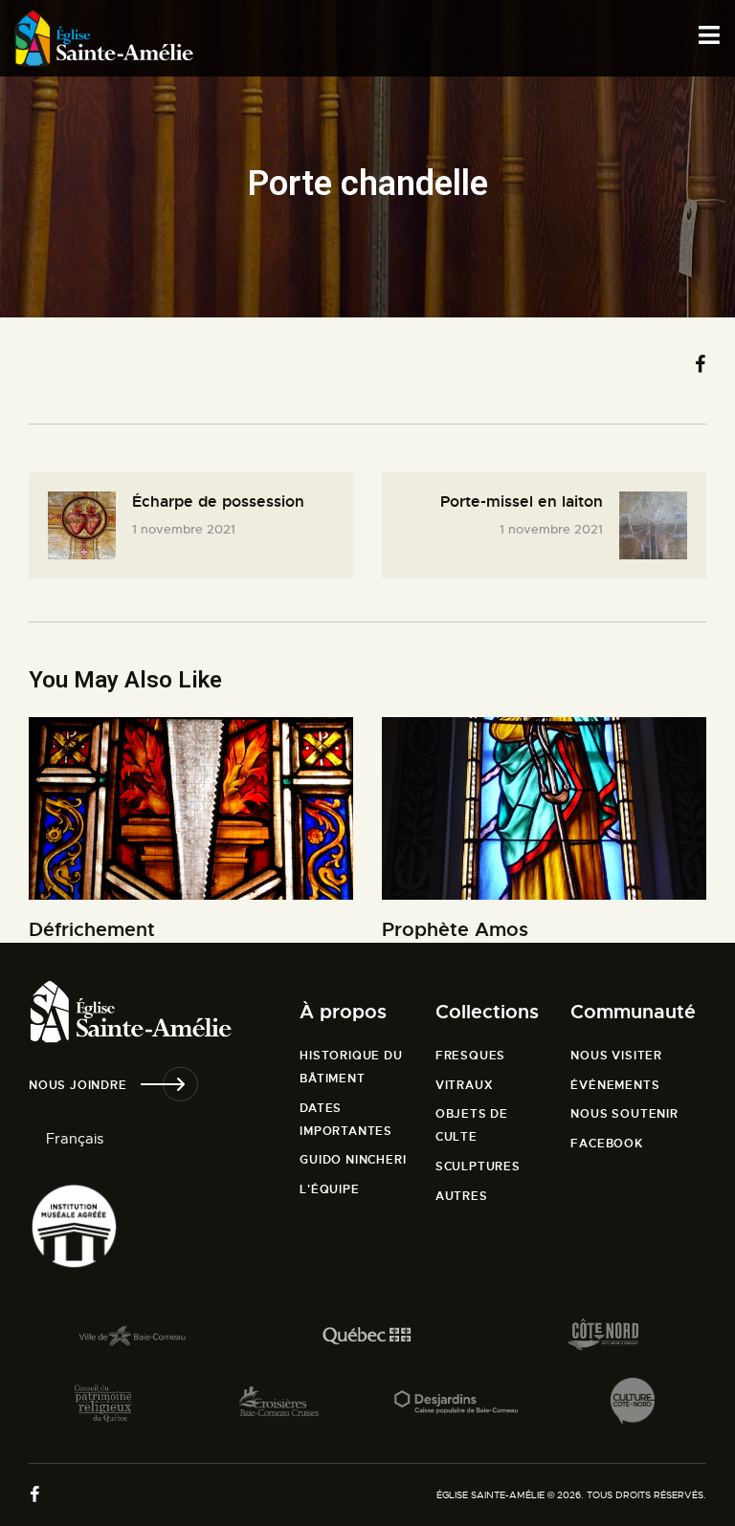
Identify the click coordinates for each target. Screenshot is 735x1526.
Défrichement (92, 930)
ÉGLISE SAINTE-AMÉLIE (490, 1495)
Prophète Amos (455, 930)
